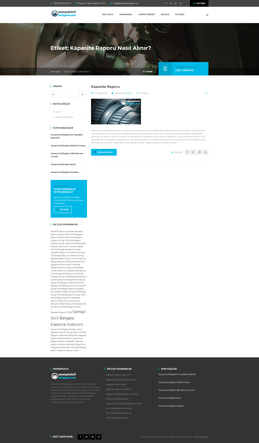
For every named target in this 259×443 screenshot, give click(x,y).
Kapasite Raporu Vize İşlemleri (65, 252)
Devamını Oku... (105, 152)
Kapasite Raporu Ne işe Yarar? (64, 332)
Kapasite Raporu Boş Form (63, 258)
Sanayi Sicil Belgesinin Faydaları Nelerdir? (67, 136)
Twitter (169, 3)
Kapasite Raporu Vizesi (67, 350)
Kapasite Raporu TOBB (61, 312)
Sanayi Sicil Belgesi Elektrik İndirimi (68, 318)
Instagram (174, 3)
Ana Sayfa (55, 71)
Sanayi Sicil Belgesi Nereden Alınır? (67, 329)
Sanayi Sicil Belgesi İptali (63, 164)
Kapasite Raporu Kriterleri (62, 231)
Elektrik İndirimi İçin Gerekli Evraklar (67, 246)
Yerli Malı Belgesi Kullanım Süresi (66, 249)
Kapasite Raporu (105, 87)
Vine (179, 3)
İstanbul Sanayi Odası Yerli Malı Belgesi (68, 243)
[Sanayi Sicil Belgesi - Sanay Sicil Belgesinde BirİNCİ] (64, 13)
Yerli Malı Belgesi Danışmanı (119, 413)
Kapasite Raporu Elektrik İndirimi (121, 380)
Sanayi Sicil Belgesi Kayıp (62, 282)
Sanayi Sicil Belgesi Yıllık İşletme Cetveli (67, 155)
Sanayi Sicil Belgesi (64, 117)
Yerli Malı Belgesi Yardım (69, 307)
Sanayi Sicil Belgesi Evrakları (65, 172)
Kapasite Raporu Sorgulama (119, 389)
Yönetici (128, 93)
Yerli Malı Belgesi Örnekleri (69, 295)
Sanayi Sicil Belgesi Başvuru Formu (122, 394)
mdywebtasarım (200, 437)
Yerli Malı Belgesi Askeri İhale (119, 408)
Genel (58, 112)
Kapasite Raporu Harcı (116, 384)
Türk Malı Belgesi (73, 240)
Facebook (165, 3)
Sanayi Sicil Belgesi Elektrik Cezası (68, 145)
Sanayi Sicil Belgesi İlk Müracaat (70, 279)
